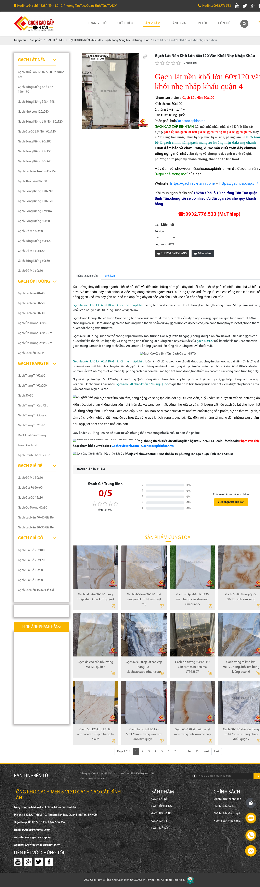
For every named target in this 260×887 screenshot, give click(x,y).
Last (216, 751)
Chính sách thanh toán (227, 799)
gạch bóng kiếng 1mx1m (35, 211)
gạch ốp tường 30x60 (32, 323)
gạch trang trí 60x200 (32, 385)
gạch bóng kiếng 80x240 (34, 161)
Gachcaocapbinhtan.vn (157, 446)
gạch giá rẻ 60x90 (30, 487)
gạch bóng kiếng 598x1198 (36, 101)
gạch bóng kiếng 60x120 (34, 241)
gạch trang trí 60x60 (31, 375)
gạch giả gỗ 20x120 (31, 560)
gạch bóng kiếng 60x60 (34, 261)
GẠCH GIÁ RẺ (30, 466)
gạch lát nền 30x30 (31, 313)
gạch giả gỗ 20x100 (31, 550)
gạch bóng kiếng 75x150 (34, 151)
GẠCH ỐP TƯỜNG (34, 281)
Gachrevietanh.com (125, 446)
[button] (145, 56)
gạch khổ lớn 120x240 (33, 111)
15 (197, 751)
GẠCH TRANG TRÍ (34, 364)
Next (206, 751)
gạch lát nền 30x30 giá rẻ (36, 527)
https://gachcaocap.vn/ (238, 183)
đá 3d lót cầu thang (32, 435)
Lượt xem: (161, 244)
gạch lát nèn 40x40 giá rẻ (36, 517)
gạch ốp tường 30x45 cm (35, 333)
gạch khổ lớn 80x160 (32, 181)
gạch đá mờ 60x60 (30, 271)
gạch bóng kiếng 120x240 (35, 191)
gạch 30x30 (25, 395)
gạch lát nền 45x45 (31, 353)
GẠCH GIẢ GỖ (30, 538)
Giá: (157, 225)
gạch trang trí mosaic (32, 415)
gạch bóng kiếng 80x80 (34, 221)
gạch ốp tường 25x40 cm (35, 343)
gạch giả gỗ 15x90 (30, 570)
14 (189, 751)
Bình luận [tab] (110, 276)
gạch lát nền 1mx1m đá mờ (37, 171)
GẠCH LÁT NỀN (32, 60)
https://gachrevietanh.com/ (192, 183)
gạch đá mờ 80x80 (30, 231)
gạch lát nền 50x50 (31, 303)
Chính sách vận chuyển (228, 813)
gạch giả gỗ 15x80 (30, 497)
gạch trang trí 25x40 (31, 425)
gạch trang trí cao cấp (33, 405)
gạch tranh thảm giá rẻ (34, 455)
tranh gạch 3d (27, 445)
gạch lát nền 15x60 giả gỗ (36, 590)
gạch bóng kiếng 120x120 (35, 201)
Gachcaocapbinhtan (190, 121)
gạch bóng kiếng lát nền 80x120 (40, 121)
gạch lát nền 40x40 (31, 293)
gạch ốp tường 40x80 (32, 507)
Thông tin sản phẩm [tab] (87, 276)
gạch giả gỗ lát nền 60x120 (37, 131)
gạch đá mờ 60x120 (31, 251)
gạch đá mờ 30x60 (30, 478)
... (182, 751)
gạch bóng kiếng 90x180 (34, 141)
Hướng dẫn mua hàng (227, 820)
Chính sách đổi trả (224, 806)
